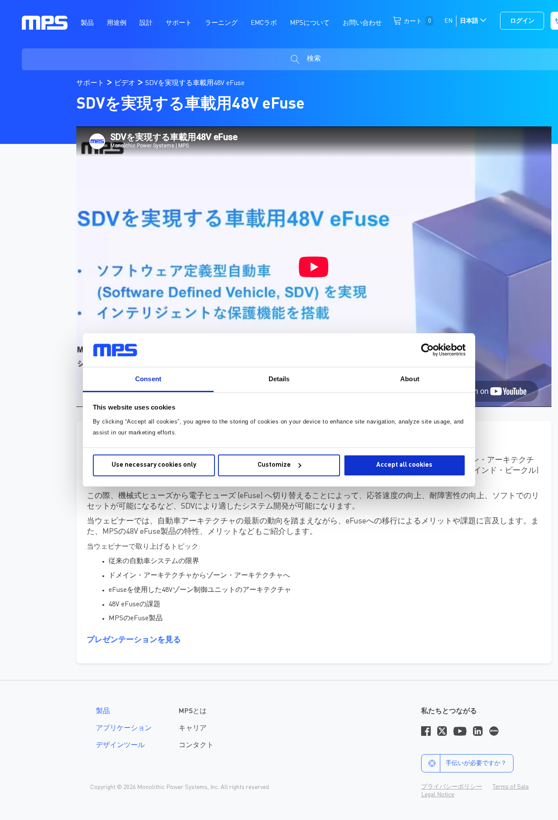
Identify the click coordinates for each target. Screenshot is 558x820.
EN (448, 21)
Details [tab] (279, 379)
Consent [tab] (148, 379)
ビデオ (125, 83)
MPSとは (193, 711)
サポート (91, 83)
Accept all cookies (404, 465)
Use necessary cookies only (154, 465)
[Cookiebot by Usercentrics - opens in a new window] (427, 349)
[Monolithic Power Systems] (45, 22)
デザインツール (120, 745)
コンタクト (196, 745)
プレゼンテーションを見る (134, 640)
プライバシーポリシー (451, 787)
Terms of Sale (511, 787)
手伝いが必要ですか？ (476, 763)
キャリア (193, 728)
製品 (103, 711)
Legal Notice (437, 795)
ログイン (522, 21)
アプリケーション (124, 728)
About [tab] (409, 379)
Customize (274, 465)
